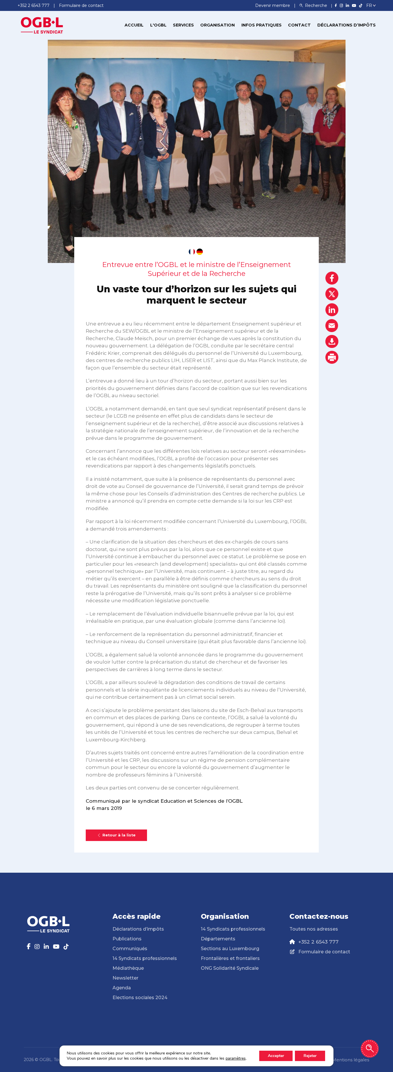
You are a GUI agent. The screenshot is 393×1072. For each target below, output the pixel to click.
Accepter (276, 1055)
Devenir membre (273, 5)
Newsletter (125, 978)
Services (183, 25)
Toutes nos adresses (313, 929)
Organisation (217, 25)
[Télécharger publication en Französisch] (192, 252)
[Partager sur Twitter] (331, 293)
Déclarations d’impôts (346, 25)
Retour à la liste (119, 835)
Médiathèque (128, 968)
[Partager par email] (331, 325)
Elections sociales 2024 (139, 997)
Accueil (134, 25)
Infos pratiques (261, 25)
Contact (299, 25)
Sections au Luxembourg (230, 948)
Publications (127, 939)
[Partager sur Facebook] (331, 278)
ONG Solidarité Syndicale (230, 968)
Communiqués (129, 948)
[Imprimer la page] (331, 357)
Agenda (121, 987)
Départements (218, 939)
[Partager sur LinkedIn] (331, 309)
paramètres (236, 1058)
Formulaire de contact (324, 951)
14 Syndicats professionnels (144, 958)
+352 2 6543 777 (318, 942)
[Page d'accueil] (42, 25)
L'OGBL (158, 25)
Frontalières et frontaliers (230, 958)
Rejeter (310, 1055)
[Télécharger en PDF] (331, 341)
